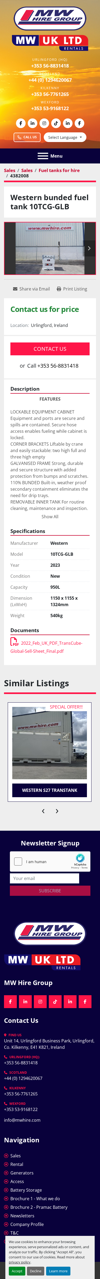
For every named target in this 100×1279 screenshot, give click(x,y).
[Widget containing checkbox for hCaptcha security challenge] (50, 861)
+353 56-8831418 (50, 65)
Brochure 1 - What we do (35, 1199)
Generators (22, 1173)
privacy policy (19, 1262)
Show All (50, 517)
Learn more (58, 1271)
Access (17, 1181)
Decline (35, 1271)
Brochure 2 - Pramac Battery (38, 1207)
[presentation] (43, 810)
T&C (14, 1233)
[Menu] (43, 156)
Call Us (30, 137)
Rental (16, 1164)
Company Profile (27, 1224)
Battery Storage (26, 1190)
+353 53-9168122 (50, 108)
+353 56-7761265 (50, 94)
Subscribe (50, 891)
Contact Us (50, 348)
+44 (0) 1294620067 (50, 80)
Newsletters (22, 1216)
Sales (15, 1156)
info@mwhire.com (22, 1120)
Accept (17, 1271)
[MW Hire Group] (50, 933)
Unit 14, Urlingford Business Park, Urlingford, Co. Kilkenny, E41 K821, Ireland (49, 1044)
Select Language (62, 137)
